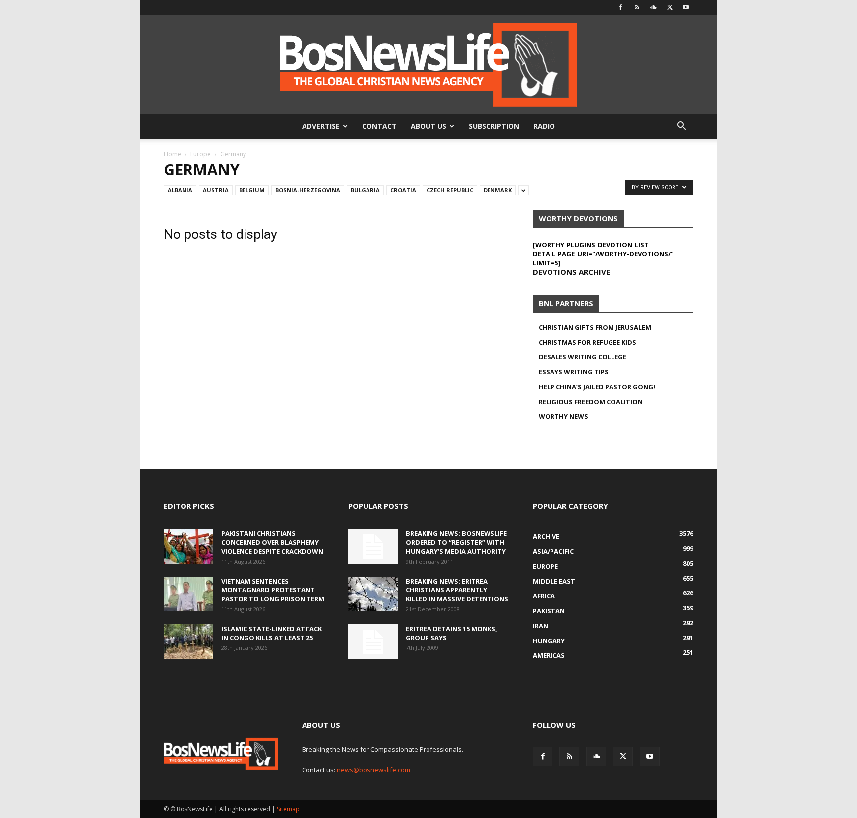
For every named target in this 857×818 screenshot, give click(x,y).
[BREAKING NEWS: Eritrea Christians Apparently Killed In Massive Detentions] (373, 594)
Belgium (252, 190)
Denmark (498, 190)
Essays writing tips (574, 371)
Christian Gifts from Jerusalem (595, 327)
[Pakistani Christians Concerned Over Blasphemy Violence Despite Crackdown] (188, 546)
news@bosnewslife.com (373, 769)
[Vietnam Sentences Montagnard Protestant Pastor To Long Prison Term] (188, 594)
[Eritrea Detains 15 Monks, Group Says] (373, 641)
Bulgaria (365, 190)
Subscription (494, 126)
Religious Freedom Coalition (591, 401)
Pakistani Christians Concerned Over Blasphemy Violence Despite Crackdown (272, 542)
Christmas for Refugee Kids (587, 342)
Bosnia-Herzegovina (307, 190)
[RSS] (636, 7)
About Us (428, 126)
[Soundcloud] (653, 7)
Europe (200, 154)
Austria (216, 190)
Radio (544, 126)
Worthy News (563, 416)
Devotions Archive (571, 272)
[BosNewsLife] (428, 64)
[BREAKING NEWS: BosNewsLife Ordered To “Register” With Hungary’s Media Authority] (373, 546)
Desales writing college (582, 356)
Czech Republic (450, 190)
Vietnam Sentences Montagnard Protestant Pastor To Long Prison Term (272, 590)
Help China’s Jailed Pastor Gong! (597, 386)
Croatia (403, 190)
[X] (669, 7)
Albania (180, 190)
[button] (681, 127)
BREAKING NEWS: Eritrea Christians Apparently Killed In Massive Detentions (457, 590)
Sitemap (288, 809)
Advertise (321, 126)
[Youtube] (685, 7)
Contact (379, 126)
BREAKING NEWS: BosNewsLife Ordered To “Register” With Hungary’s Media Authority (456, 542)
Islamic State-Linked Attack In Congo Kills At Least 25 (271, 633)
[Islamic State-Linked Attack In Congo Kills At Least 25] (188, 641)
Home (172, 154)
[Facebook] (620, 7)
